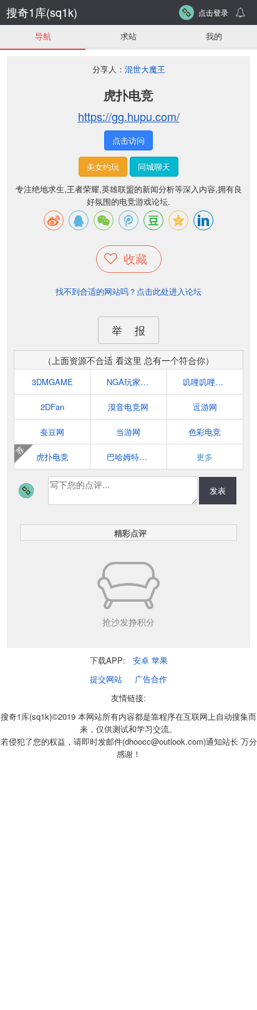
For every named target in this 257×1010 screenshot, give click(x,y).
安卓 (141, 660)
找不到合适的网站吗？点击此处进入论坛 (128, 291)
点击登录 (213, 12)
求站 (128, 36)
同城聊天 (154, 166)
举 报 (128, 330)
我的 (214, 36)
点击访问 (128, 140)
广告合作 (151, 679)
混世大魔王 (145, 69)
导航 (43, 36)
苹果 (160, 660)
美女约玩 (103, 166)
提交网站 (106, 679)
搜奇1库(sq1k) (41, 11)
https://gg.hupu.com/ (129, 116)
